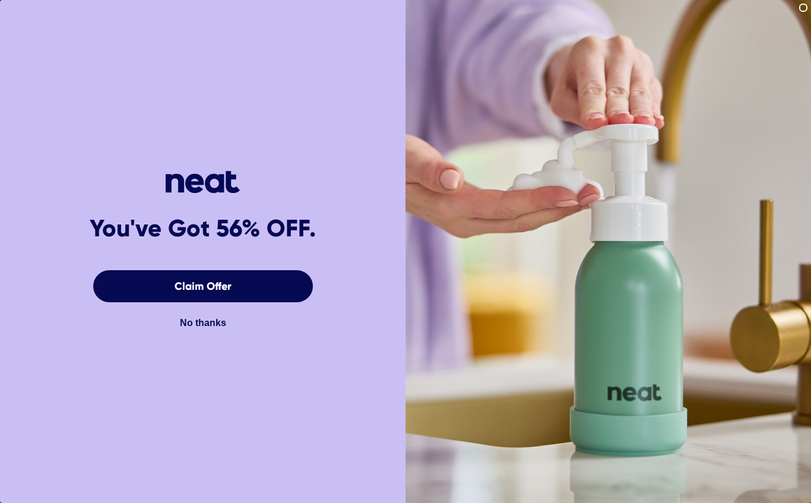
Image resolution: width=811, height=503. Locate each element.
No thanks (203, 323)
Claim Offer (203, 286)
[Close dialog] (803, 8)
